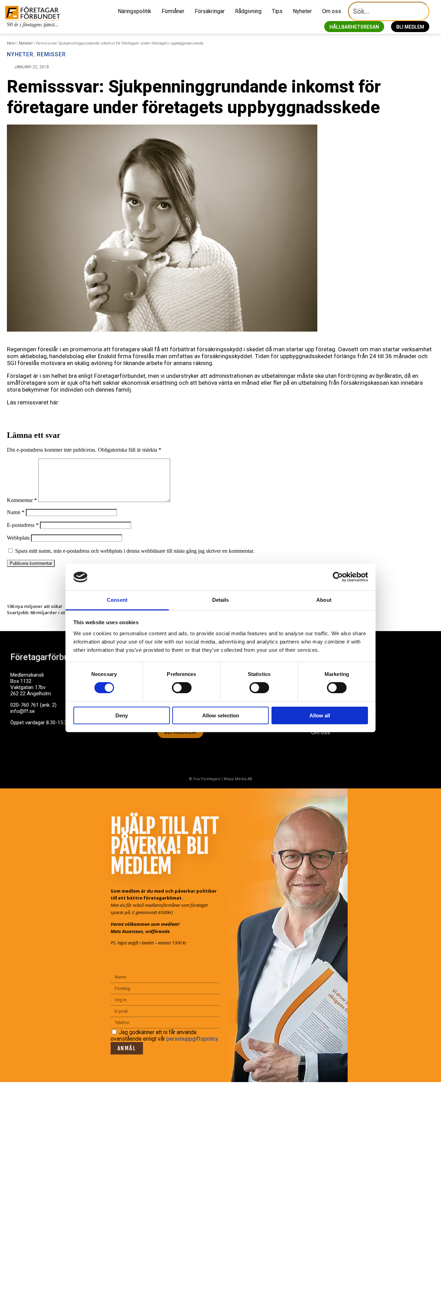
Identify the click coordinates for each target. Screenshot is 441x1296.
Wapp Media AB (238, 779)
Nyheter (302, 11)
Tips (277, 11)
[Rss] (70, 749)
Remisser (51, 54)
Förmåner (173, 11)
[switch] (182, 687)
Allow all (319, 715)
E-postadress (23, 525)
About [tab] (323, 600)
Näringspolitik (134, 11)
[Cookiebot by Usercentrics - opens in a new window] (338, 577)
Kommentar (22, 500)
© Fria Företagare (204, 779)
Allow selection (220, 715)
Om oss (331, 11)
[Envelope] (44, 749)
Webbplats (18, 538)
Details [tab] (220, 600)
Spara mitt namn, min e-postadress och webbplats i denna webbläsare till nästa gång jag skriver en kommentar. (134, 551)
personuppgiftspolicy (192, 1038)
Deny (121, 715)
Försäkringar (210, 11)
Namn (15, 512)
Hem (11, 43)
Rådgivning (248, 11)
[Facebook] (19, 749)
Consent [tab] (117, 600)
